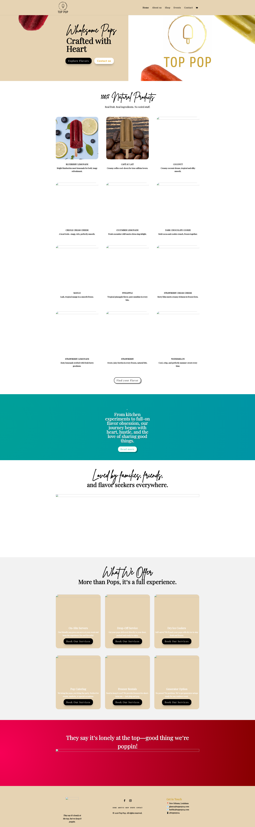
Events (177, 8)
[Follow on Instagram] (130, 800)
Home (146, 8)
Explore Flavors (78, 60)
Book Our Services (78, 641)
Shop (167, 8)
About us (157, 8)
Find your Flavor (127, 380)
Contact (188, 8)
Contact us (104, 60)
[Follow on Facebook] (124, 800)
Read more (127, 449)
